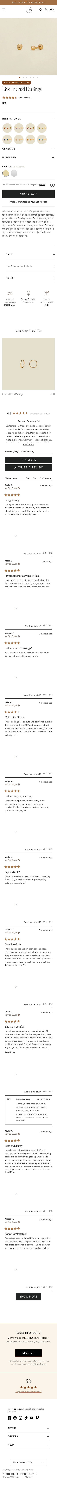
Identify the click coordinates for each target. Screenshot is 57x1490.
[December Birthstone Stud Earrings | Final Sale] (42, 139)
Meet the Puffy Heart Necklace (28, 2)
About (12, 1428)
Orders (13, 1436)
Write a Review (35, 468)
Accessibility (9, 1474)
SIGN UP (28, 1352)
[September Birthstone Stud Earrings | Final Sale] (7, 139)
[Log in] (46, 9)
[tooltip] (38, 421)
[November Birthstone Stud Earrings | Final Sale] (30, 139)
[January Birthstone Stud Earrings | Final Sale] (7, 128)
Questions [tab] (27, 452)
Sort (28, 478)
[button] (19, 77)
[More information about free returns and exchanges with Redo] (52, 185)
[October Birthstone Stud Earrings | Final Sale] (19, 139)
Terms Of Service (11, 1477)
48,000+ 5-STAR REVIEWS (28, 1391)
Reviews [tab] (11, 452)
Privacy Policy (27, 1474)
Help (11, 1444)
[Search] (41, 9)
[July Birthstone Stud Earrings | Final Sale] (30, 128)
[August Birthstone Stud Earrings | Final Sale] (42, 128)
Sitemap (29, 1477)
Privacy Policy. (39, 1364)
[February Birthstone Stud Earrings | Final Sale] (19, 128)
